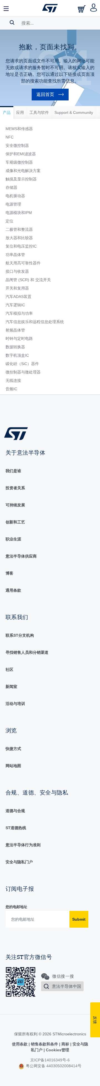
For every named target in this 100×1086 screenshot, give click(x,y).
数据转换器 (15, 347)
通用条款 (13, 590)
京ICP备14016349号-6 (50, 1060)
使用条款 (20, 1044)
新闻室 (11, 686)
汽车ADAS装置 (18, 296)
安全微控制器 (17, 145)
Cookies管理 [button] (57, 1050)
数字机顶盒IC (17, 355)
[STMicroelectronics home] (50, 8)
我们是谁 (13, 471)
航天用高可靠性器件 (23, 263)
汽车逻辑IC (15, 305)
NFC (10, 137)
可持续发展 (15, 505)
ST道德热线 (16, 828)
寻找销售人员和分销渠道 (27, 652)
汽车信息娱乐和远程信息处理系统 (35, 321)
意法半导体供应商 (21, 556)
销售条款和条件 (44, 1044)
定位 (9, 221)
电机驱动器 (15, 196)
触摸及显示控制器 (21, 179)
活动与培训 (15, 703)
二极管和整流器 (19, 229)
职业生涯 (13, 539)
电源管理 (13, 204)
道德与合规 (15, 810)
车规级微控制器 (19, 162)
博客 (9, 573)
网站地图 (13, 765)
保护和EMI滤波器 (21, 154)
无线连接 (13, 380)
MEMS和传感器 (19, 128)
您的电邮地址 (16, 907)
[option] (6, 112)
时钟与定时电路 (19, 338)
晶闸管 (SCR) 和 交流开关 (28, 280)
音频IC (11, 389)
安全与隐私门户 (19, 862)
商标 (65, 1044)
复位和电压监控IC (21, 246)
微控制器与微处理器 (23, 372)
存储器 (11, 187)
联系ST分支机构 (20, 635)
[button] (6, 8)
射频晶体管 (15, 330)
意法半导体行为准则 (23, 845)
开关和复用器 (17, 288)
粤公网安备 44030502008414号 (53, 1066)
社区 (9, 669)
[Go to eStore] (82, 9)
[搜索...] (12, 22)
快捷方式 (13, 748)
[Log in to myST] (93, 8)
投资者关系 (15, 488)
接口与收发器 (17, 271)
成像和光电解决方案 (23, 170)
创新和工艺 (15, 522)
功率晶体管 (15, 254)
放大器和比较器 (19, 238)
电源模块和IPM (19, 212)
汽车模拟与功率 (19, 313)
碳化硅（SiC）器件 (22, 363)
